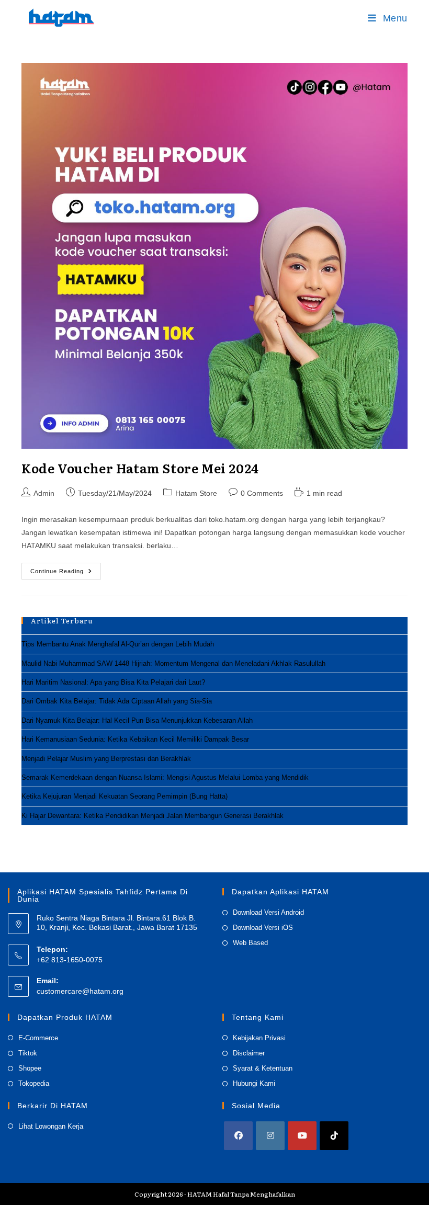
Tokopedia (33, 1083)
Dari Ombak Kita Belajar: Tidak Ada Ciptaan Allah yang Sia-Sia (116, 701)
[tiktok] (334, 1135)
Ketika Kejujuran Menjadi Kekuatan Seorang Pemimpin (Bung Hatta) (124, 796)
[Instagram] (270, 1135)
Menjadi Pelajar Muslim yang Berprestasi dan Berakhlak (106, 759)
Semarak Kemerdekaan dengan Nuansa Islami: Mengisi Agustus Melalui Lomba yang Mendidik (165, 777)
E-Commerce (38, 1038)
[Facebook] (238, 1135)
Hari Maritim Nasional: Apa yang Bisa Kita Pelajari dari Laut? (113, 682)
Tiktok (27, 1053)
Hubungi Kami (254, 1083)
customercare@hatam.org (80, 991)
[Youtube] (302, 1135)
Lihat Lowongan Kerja (50, 1126)
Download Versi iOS (263, 927)
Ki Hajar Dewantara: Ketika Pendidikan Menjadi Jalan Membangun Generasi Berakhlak (152, 816)
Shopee (29, 1068)
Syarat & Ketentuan (262, 1068)
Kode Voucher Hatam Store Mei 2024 (140, 468)
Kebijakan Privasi (259, 1038)
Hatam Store (196, 493)
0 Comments (262, 493)
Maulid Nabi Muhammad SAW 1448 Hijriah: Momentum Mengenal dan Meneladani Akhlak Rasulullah (173, 663)
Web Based (250, 943)
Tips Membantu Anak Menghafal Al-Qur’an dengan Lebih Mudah (117, 644)
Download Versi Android (268, 912)
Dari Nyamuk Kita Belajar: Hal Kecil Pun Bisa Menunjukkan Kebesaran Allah (137, 720)
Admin (43, 493)
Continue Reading (65, 573)
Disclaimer (249, 1053)
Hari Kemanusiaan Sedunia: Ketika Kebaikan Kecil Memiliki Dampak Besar (135, 739)
